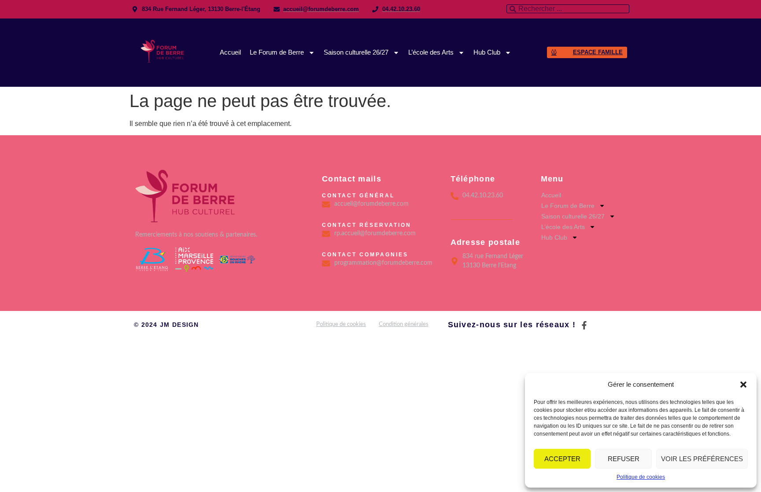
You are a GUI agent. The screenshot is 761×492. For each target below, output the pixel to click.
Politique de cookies (641, 477)
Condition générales (404, 324)
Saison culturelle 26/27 (356, 52)
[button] (743, 384)
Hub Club (486, 52)
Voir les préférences (702, 458)
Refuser (623, 458)
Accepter (562, 458)
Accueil (230, 52)
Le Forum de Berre (277, 52)
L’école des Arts (431, 52)
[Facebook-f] (584, 325)
